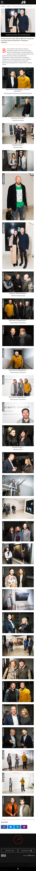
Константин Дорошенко (12, 93)
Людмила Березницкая (18, 295)
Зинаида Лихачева (26, 93)
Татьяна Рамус (18, 147)
